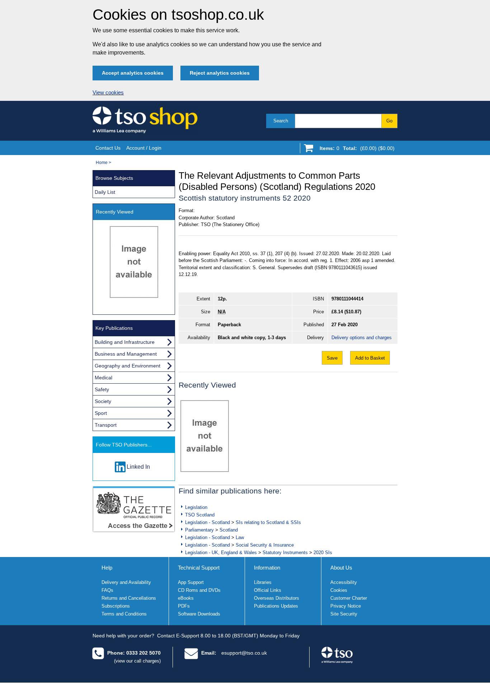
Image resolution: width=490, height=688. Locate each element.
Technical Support (199, 568)
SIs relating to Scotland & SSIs (268, 522)
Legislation (196, 507)
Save (332, 358)
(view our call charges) (137, 661)
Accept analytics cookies (133, 73)
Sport (101, 413)
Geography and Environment (127, 366)
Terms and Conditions (124, 614)
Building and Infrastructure (125, 342)
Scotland (229, 530)
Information (267, 568)
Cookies (338, 590)
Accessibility (343, 582)
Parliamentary (199, 530)
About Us (341, 568)
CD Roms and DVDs (199, 590)
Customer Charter (348, 598)
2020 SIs (323, 552)
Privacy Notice (345, 606)
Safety (102, 389)
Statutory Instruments (285, 552)
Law (240, 537)
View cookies (108, 92)
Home (102, 162)
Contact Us (108, 148)
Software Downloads (199, 614)
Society (103, 401)
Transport (106, 425)
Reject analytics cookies (220, 73)
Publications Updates (276, 606)
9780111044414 (347, 298)
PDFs (184, 606)
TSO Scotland (200, 515)
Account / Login (143, 148)
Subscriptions (116, 606)
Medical (103, 377)
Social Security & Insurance (265, 545)
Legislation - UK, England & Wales (221, 552)
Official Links (267, 590)
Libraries (263, 582)
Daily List (105, 192)
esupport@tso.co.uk (244, 653)
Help (107, 568)
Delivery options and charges (361, 337)
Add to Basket (370, 358)
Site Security (343, 614)
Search (280, 120)
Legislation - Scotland (207, 522)
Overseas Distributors (276, 598)
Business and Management (126, 354)
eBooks (186, 598)
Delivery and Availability (126, 582)
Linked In (138, 467)
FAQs (107, 590)
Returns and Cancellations (129, 598)
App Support (191, 582)
